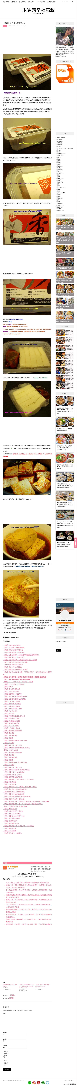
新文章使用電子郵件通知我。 (6, 1063)
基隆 (59, 164)
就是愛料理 (31, 2)
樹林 (59, 184)
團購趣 (12, 995)
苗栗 (59, 196)
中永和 (59, 150)
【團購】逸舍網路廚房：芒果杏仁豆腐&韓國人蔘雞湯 (20, 660)
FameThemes (71, 1080)
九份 (59, 151)
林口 (59, 180)
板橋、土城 (61, 178)
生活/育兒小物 (51, 2)
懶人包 (59, 171)
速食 (59, 200)
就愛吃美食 (6, 2)
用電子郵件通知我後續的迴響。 (6, 1054)
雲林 (59, 201)
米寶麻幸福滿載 (38, 10)
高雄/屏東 (60, 203)
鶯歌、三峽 (61, 205)
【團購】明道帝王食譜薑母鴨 (12, 667)
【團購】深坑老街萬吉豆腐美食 (13, 650)
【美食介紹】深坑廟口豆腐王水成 (13, 652)
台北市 (59, 157)
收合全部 (63, 137)
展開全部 (58, 137)
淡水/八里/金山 (61, 187)
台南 (59, 159)
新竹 (59, 176)
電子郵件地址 (5, 1040)
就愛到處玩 (22, 2)
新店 (59, 175)
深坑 (59, 189)
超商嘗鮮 (60, 198)
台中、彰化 (61, 155)
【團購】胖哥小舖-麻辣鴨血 (12, 645)
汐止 (59, 185)
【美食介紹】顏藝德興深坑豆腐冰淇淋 (15, 662)
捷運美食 (14, 2)
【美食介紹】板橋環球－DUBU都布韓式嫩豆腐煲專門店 (21, 655)
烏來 (59, 191)
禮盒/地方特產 (61, 192)
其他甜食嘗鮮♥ (61, 153)
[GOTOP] (47, 1083)
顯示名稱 (5, 1033)
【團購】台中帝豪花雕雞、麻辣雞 (13, 647)
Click (75, 543)
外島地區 (60, 166)
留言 (4, 1013)
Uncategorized (60, 141)
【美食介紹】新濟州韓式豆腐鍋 (13, 665)
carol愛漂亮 (41, 2)
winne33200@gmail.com (61, 56)
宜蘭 (59, 168)
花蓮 (59, 194)
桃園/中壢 (60, 182)
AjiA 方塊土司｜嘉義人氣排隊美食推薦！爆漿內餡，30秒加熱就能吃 (27, 883)
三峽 (59, 146)
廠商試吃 (60, 169)
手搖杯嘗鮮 (61, 173)
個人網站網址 (5, 1046)
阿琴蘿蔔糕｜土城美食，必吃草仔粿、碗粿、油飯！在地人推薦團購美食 (29, 924)
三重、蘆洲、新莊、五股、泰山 (65, 148)
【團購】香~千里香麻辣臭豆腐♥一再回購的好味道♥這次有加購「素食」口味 (26, 986)
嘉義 (59, 160)
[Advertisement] (27, 39)
